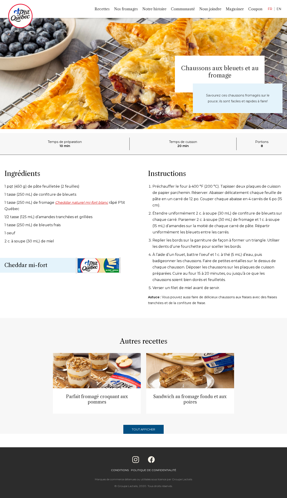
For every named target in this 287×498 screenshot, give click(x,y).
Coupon (255, 9)
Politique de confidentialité (153, 470)
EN (278, 9)
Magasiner (235, 9)
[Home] (20, 17)
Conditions (120, 470)
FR (270, 9)
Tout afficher (143, 429)
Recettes (102, 9)
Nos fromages (126, 9)
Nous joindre (210, 9)
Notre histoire (154, 9)
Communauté (183, 9)
